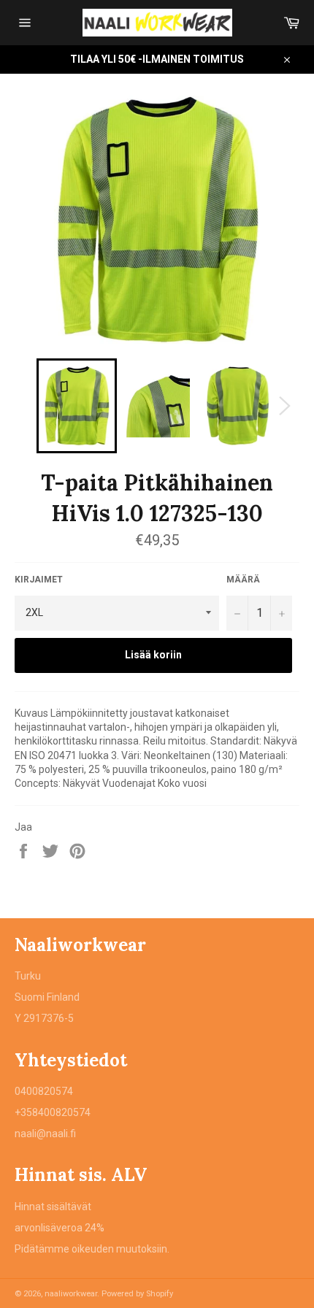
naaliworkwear (71, 1294)
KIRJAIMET (39, 579)
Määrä (243, 579)
